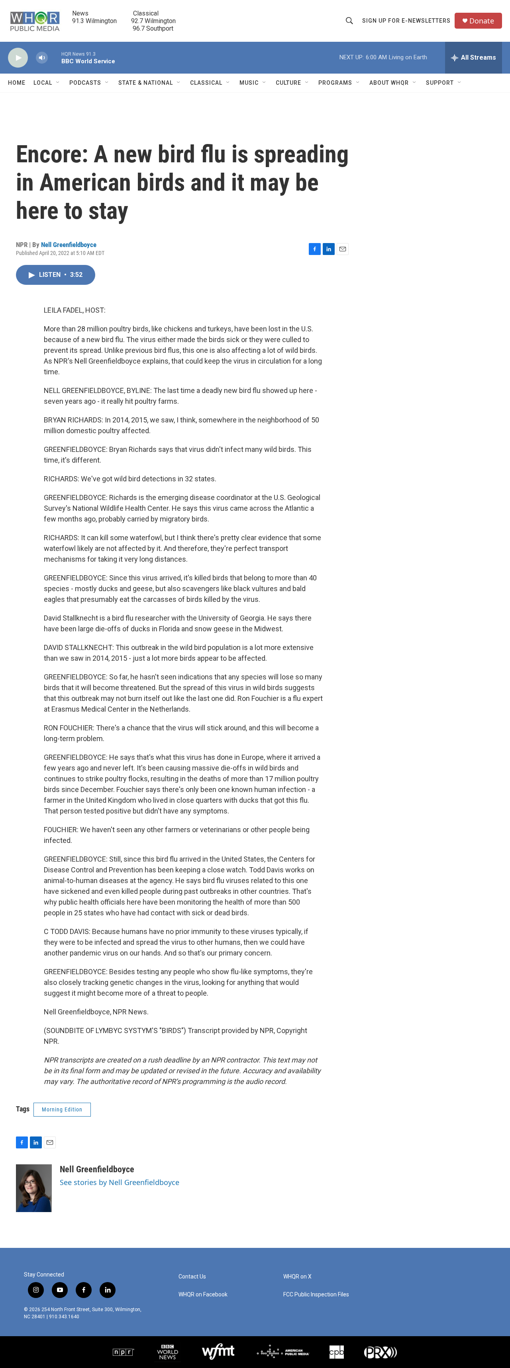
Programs (335, 83)
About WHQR (389, 83)
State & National (145, 83)
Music (249, 83)
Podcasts (85, 83)
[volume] (42, 58)
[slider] (54, 57)
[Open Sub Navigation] (58, 83)
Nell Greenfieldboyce (68, 245)
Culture (288, 83)
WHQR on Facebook (203, 1295)
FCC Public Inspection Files (316, 1295)
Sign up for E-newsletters (406, 21)
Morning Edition (62, 1109)
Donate (481, 21)
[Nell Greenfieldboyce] (34, 1188)
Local (42, 83)
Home (17, 83)
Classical (206, 83)
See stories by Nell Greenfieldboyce (119, 1182)
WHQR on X (297, 1277)
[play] (18, 57)
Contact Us (192, 1277)
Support (440, 83)
